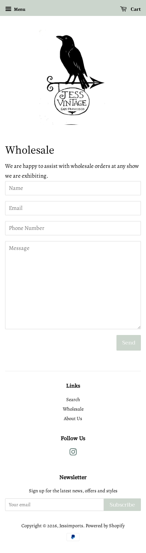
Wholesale (73, 409)
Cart (135, 9)
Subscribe (122, 505)
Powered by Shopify (105, 525)
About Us (73, 418)
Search (73, 399)
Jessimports (71, 525)
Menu (19, 9)
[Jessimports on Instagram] (73, 453)
